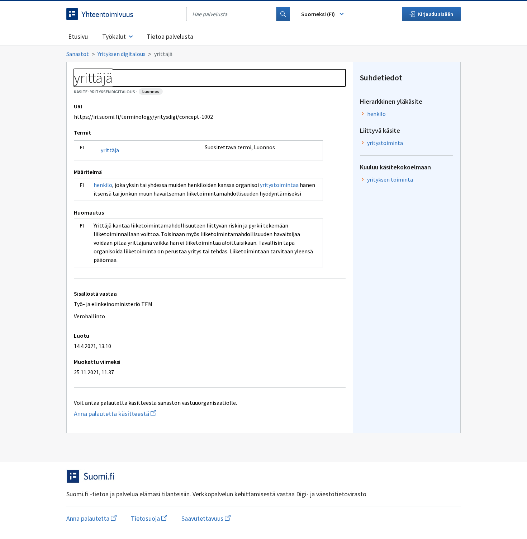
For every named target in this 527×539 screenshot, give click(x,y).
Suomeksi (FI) (318, 14)
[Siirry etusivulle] (122, 14)
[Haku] (283, 14)
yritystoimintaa (279, 184)
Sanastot (77, 53)
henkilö (103, 184)
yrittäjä (110, 150)
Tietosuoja (149, 518)
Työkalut (114, 36)
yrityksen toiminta (390, 179)
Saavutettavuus (206, 518)
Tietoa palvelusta (170, 36)
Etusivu (78, 36)
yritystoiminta (385, 142)
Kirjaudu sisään (435, 14)
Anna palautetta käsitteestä (143, 413)
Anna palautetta (91, 518)
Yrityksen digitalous (122, 53)
